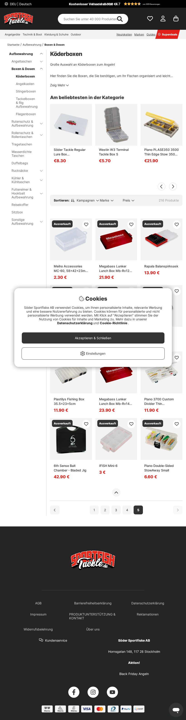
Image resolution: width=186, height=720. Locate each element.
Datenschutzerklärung (75, 323)
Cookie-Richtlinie (114, 323)
